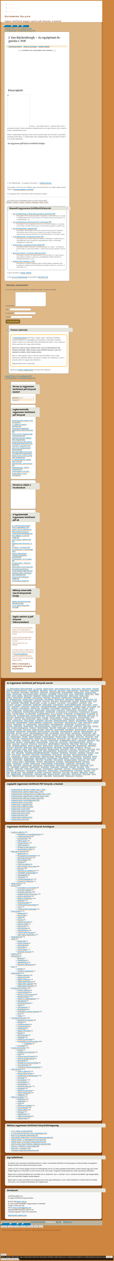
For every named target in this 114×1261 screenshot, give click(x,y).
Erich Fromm (73, 717)
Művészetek (15, 956)
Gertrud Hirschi (59, 722)
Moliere (24, 749)
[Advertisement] (34, 70)
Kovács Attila (61, 738)
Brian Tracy (46, 701)
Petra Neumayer (46, 754)
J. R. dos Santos (72, 728)
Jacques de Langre (38, 729)
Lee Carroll (43, 740)
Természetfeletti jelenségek (27, 909)
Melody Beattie (82, 745)
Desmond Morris (71, 710)
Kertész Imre (89, 736)
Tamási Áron (28, 769)
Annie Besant (34, 692)
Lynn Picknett (63, 742)
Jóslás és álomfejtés (24, 896)
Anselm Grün (44, 692)
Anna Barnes (15, 692)
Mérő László (91, 749)
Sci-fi (19, 1013)
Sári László (80, 767)
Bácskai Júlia (15, 703)
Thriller (19, 1016)
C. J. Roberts (52, 703)
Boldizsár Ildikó (17, 701)
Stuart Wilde (17, 765)
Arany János (43, 694)
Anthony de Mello (55, 692)
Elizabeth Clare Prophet (33, 717)
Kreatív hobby (22, 949)
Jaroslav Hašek (31, 731)
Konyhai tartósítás (23, 922)
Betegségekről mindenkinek (26, 855)
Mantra (58, 1222)
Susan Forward (27, 765)
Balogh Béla (37, 696)
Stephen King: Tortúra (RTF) (20, 809)
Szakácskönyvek (22, 930)
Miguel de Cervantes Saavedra (43, 747)
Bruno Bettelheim (65, 701)
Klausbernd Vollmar (27, 738)
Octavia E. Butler (84, 751)
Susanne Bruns (37, 765)
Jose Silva (48, 735)
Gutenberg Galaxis (18, 16)
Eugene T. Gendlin (42, 719)
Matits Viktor (22, 1201)
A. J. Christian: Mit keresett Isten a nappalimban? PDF (21, 526)
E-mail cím (10, 313)
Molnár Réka (43, 749)
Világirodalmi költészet (25, 981)
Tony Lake (87, 770)
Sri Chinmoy (60, 761)
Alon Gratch (61, 690)
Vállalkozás (21, 1095)
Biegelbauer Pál (80, 699)
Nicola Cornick (73, 751)
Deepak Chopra (40, 710)
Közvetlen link (43, 277)
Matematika (21, 1060)
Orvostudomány (22, 1065)
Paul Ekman (81, 753)
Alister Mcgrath (33, 690)
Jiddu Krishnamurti (87, 731)
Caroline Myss (27, 704)
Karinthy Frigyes (15, 736)
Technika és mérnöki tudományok (28, 1067)
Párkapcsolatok (22, 843)
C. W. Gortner (61, 703)
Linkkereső (14, 954)
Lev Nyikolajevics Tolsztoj (68, 740)
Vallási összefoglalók (24, 1116)
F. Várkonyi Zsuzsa (69, 719)
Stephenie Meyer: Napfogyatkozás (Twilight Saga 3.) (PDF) (31, 794)
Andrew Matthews (72, 690)
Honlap (8, 317)
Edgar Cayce (61, 715)
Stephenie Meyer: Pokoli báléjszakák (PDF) (25, 800)
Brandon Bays (27, 701)
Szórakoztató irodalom (19, 988)
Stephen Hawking (47, 763)
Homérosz (33, 728)
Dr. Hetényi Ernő (84, 712)
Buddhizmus (21, 1099)
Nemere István (62, 751)
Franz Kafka (48, 720)
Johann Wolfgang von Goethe (38, 733)
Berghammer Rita (15, 699)
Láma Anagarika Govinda (77, 742)
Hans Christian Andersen (42, 726)
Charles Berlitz (47, 704)
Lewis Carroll (81, 740)
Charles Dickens (58, 704)
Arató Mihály (52, 694)
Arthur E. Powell (63, 694)
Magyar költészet (23, 975)
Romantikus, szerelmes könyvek (28, 1011)
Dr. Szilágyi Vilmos (80, 713)
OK (15, 400)
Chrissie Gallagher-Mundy (73, 704)
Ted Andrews (58, 769)
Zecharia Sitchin (30, 776)
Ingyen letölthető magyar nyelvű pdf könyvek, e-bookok (33, 21)
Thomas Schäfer (53, 770)
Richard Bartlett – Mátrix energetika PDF (20, 468)
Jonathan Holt (76, 733)
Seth (88, 760)
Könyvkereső (12, 4)
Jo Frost (25, 733)
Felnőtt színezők (22, 943)
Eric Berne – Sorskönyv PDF (21, 547)
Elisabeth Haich (19, 717)
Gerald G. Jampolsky (34, 722)
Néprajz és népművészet (25, 964)
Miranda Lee (79, 747)
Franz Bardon (39, 720)
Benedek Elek (56, 697)
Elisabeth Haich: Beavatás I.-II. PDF (24, 261)
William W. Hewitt (18, 776)
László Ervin (16, 744)
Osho (13, 753)
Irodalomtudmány (23, 1024)
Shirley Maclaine (30, 761)
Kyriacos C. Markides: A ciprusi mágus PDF (25, 1146)
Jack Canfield (18, 729)
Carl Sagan (18, 704)
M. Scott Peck (42, 744)
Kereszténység (22, 1107)
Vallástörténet (22, 1118)
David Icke (85, 708)
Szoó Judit (72, 767)
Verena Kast (47, 772)
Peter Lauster (16, 754)
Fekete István (80, 719)
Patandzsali (54, 753)
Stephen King (70, 763)
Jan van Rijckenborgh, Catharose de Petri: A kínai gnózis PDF (32, 222)
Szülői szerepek (22, 845)
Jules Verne (62, 735)
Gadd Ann (71, 720)
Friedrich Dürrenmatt (60, 720)
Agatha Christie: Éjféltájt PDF (22, 529)
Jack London (27, 729)
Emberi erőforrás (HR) (24, 1073)
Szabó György (84, 765)
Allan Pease (53, 690)
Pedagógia (21, 1037)
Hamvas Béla (18, 726)
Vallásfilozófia (22, 1114)
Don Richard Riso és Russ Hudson (33, 712)
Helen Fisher (78, 726)
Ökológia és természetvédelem (28, 1063)
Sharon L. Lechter (18, 761)
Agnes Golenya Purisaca (62, 688)
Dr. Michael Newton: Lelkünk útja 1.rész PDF (21, 460)
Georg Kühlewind (21, 722)
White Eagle (86, 774)
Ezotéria (14, 885)
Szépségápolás (22, 875)
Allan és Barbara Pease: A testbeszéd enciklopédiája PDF (22, 532)
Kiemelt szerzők (13, 12)
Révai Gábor (48, 760)
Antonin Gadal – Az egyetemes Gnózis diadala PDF (29, 245)
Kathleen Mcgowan (35, 736)
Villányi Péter (83, 772)
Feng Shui (20, 862)
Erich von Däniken (84, 717)
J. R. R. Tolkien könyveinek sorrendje (20, 606)
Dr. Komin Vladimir (18, 713)
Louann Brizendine (42, 742)
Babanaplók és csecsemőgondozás (29, 834)
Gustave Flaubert (43, 724)
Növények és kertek (24, 952)
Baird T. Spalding (17, 696)
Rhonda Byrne (77, 756)
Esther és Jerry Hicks (28, 719)
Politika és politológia (24, 1039)
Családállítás (28, 1043)
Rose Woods (87, 758)
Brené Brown (37, 701)
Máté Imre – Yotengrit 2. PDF (21, 1148)
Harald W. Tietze (57, 726)
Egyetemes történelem (25, 1020)
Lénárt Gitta (33, 744)
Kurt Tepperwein (84, 738)
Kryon (69, 738)
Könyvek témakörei (14, 8)
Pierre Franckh (57, 754)
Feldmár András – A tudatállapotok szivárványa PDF (28, 1139)
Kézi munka (21, 947)
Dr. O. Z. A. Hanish (56, 713)
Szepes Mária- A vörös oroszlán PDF (19, 474)
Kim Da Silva (16, 738)
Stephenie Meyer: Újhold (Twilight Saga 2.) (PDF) (27, 791)
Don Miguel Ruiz (17, 712)
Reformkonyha (22, 928)
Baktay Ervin (28, 696)
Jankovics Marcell (80, 729)
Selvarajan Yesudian (70, 760)
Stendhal (26, 763)
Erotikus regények (23, 990)
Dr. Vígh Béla (91, 713)
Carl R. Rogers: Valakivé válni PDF (21, 540)
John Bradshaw (54, 733)
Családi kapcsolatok (24, 836)
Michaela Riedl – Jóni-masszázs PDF (22, 464)
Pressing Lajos (15, 756)
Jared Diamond (20, 731)
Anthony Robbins (67, 692)
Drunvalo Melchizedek (38, 715)
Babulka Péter (89, 694)
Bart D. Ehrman (37, 697)
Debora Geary (17, 710)
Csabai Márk (16, 706)
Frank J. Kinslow (29, 720)
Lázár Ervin (24, 744)
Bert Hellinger (49, 699)
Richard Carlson (29, 758)
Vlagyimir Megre (16, 774)
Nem (2, 1259)
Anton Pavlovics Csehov (30, 694)
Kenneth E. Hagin (60, 736)
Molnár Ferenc (32, 749)
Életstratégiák (22, 860)
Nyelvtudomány (22, 1035)
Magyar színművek (23, 979)
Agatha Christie (48, 688)
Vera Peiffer (38, 772)
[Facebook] (7, 26)
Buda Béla (75, 701)
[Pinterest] (25, 26)
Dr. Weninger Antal (23, 715)
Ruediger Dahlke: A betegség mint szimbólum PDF (21, 574)
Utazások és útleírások (25, 881)
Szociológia (21, 1045)
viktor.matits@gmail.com (21, 1208)
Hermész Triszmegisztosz (19, 728)
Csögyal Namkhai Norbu (65, 706)
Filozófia (20, 1022)
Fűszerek (20, 920)
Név (7, 309)
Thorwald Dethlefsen (66, 770)
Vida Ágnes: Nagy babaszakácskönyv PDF (25, 1150)
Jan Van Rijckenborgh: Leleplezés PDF (25, 228)
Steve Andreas (80, 763)
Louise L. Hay (53, 742)
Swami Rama (60, 765)
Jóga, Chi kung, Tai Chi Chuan (27, 866)
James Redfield (59, 729)
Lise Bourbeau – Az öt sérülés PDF (22, 560)
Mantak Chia (65, 744)
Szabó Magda (15, 767)
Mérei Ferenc (82, 749)
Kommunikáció (22, 1084)
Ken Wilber (71, 736)
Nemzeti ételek (22, 924)
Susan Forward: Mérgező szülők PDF (20, 577)
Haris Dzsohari (68, 726)
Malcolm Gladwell (54, 744)
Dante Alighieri (55, 708)
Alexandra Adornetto (20, 690)
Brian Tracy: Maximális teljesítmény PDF (24, 1135)
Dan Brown (14, 708)
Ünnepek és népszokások (25, 847)
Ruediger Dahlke (29, 760)
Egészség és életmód (18, 851)
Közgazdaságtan (23, 1026)
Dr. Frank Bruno (73, 712)
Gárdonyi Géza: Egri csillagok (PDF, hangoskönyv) (21, 439)
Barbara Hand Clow (48, 696)
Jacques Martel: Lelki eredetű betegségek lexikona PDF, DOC (22, 442)
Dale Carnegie (91, 706)
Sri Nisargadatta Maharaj (73, 761)
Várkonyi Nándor (27, 774)
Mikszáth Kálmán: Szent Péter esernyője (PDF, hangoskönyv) (22, 452)
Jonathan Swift (86, 733)
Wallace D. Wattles (54, 774)
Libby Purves (91, 740)
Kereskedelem (22, 1082)
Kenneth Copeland (48, 736)
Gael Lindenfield (81, 720)
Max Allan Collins (70, 745)
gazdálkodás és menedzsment (27, 1075)
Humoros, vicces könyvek (25, 994)
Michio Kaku (18, 747)
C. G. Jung (44, 703)
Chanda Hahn (37, 704)
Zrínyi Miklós (48, 776)
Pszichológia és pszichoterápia (27, 1041)
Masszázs (20, 868)
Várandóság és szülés (24, 849)
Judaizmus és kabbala (24, 1105)
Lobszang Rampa (29, 742)
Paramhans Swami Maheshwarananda (37, 753)
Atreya (71, 694)
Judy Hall (55, 735)
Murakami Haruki (53, 749)
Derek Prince (61, 710)
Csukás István (34, 706)
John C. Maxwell (65, 733)
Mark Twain (84, 744)
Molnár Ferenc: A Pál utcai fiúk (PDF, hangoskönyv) (22, 456)
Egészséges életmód (24, 858)
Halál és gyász (22, 840)
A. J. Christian (37, 688)
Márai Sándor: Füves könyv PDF (22, 567)
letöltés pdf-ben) (45, 183)
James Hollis (49, 729)
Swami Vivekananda (72, 765)
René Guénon (67, 756)
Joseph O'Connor (38, 735)
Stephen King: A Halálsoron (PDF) (22, 806)
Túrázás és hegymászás (25, 971)
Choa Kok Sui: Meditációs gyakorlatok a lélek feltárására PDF (22, 430)
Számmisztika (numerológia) (27, 905)
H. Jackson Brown (80, 724)
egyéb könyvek (16, 883)
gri (24, 724)
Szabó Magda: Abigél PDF (20, 581)
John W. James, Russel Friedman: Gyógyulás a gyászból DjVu (19, 555)
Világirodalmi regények (25, 984)
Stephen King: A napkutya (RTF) (21, 817)
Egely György (82, 715)
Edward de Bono (71, 715)
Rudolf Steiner (17, 760)
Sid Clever (39, 761)
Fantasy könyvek (23, 992)
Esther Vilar (17, 719)
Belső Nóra (46, 697)
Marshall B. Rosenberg (19, 745)
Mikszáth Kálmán (68, 747)
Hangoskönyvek (16, 937)
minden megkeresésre (25, 370)
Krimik (19, 1005)
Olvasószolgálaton (21, 654)
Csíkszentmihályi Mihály (48, 706)
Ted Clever (67, 769)
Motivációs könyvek (24, 1086)
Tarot (19, 907)
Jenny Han (77, 731)
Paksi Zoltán (20, 753)
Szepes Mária (54, 767)
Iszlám (19, 1103)
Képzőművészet (22, 962)
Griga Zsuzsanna (31, 724)
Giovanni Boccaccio (71, 722)
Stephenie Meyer (59, 763)
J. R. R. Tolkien (82, 728)
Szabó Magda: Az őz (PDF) (20, 471)
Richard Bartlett (17, 758)
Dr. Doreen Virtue (61, 712)
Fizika (19, 1054)
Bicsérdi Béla (69, 699)
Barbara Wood (17, 697)
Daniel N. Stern (35, 708)
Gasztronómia (16, 911)
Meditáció (20, 900)
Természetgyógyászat (25, 879)
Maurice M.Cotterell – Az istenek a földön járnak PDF (29, 253)
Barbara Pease (73, 696)
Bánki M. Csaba (35, 703)
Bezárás (3, 1255)
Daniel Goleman (24, 708)
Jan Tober (90, 729)
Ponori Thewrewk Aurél (79, 754)
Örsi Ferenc (79, 776)
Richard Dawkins (40, 758)
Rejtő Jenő (58, 756)
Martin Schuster (48, 745)
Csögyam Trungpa (80, 706)
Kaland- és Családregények (26, 999)
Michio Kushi (28, 747)
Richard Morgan (52, 758)
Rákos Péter (39, 760)
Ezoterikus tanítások (24, 892)
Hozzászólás (10, 306)
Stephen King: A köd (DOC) (20, 819)
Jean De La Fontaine (43, 731)
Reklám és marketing (24, 1090)
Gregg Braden (17, 724)
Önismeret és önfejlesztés (26, 870)
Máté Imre (73, 749)
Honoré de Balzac (42, 728)
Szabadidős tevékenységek (26, 873)
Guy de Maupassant (57, 724)
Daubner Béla (76, 708)
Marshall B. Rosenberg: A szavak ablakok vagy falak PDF (22, 570)
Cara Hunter (83, 703)
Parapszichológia (23, 902)
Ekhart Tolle (91, 715)
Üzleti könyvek (16, 1069)
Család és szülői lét (17, 832)
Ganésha (90, 720)
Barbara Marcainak (61, 696)
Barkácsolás (21, 941)
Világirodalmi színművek (25, 986)
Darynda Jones (66, 708)
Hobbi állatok (22, 945)
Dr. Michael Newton (43, 713)
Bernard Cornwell (27, 699)
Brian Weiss (55, 701)
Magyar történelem (24, 1031)
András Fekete (84, 690)
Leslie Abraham (53, 740)
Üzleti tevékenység (23, 1092)
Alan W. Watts (76, 688)
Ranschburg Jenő (35, 756)
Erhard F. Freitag (55, 717)
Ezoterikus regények (24, 890)
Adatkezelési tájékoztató (17, 1215)
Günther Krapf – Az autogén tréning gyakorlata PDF (28, 1142)
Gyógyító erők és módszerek (27, 894)
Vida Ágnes (74, 772)
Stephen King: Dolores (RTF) (20, 813)
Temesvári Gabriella (78, 769)
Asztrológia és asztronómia (26, 887)
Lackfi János (26, 740)
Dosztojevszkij (50, 712)
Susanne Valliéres (49, 765)
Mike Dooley (58, 747)
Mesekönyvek (22, 1009)
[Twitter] (14, 26)
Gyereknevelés (22, 838)
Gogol (80, 722)
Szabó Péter (24, 767)
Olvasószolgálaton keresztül (23, 189)
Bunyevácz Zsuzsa (86, 701)
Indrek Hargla (61, 728)
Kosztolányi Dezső (50, 738)
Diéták (19, 917)
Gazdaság (20, 1078)
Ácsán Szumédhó (58, 776)
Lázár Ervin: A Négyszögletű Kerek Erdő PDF (21, 448)
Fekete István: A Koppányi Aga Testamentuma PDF (22, 435)
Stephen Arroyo (35, 763)
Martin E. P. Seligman (35, 745)
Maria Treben (74, 744)
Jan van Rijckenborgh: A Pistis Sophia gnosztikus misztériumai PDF (34, 214)
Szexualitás (21, 877)
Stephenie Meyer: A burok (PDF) (22, 802)
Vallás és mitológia (30, 46)
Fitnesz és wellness (23, 864)
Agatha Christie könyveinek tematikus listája (21, 602)
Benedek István (67, 697)
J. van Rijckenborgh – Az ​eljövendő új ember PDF (20, 31)
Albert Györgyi (86, 688)
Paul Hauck (90, 753)
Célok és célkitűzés (23, 1071)
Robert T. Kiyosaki (76, 758)
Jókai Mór (79, 735)
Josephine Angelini (26, 735)
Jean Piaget (55, 731)
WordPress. (67, 1222)
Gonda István (87, 722)
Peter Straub (35, 754)
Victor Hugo (66, 772)
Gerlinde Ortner (48, 722)
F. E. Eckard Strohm (56, 719)
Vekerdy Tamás (16, 772)
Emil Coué (45, 717)
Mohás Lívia (17, 749)
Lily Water (19, 742)
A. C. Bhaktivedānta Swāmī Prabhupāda (19, 688)
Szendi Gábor (45, 767)
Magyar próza (22, 977)
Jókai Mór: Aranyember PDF (21, 446)
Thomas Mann (30, 770)
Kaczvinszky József (89, 735)
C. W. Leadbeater (72, 703)
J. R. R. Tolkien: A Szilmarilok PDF (22, 1131)
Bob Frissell (89, 699)
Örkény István (69, 776)
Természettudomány (18, 1048)
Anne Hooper (25, 692)
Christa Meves (86, 704)
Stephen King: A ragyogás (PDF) (21, 804)
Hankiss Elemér (28, 726)
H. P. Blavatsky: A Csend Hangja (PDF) (22, 550)
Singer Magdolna (49, 761)
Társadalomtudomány (18, 1018)
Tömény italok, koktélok (25, 932)
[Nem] (19, 1259)
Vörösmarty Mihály (40, 774)
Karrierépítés (21, 1080)
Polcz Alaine (67, 754)
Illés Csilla (53, 728)
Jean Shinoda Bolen (66, 731)
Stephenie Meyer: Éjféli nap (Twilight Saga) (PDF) (27, 798)
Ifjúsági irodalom (23, 996)
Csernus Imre (25, 706)
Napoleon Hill (37, 751)
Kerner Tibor (80, 736)
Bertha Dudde (39, 699)
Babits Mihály (79, 694)
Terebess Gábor (20, 770)
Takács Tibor (19, 769)
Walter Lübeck (66, 774)
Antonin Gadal (17, 694)
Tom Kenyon (78, 770)
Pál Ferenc (25, 756)
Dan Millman (45, 708)
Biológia (20, 1050)
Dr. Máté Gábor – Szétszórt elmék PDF (21, 564)
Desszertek (21, 915)
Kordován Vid (38, 738)
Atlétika (20, 969)
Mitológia (20, 1112)
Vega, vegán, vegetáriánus (26, 934)
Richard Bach (87, 756)
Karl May (25, 736)
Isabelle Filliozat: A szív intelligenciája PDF (18, 29)
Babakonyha (21, 913)
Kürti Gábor (17, 740)
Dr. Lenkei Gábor (30, 713)
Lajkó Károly (35, 740)
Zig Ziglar (39, 776)
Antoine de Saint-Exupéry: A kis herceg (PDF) (22, 421)
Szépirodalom (15, 973)
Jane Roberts (69, 729)
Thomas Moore (41, 770)
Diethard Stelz (82, 710)
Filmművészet (22, 960)
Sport (13, 966)
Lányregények (22, 1007)
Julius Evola (71, 735)
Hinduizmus (21, 1101)
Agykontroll (21, 853)
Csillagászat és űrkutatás (26, 1052)
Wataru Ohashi (76, 774)
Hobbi (13, 939)
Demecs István (50, 710)
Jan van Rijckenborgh (19, 277)
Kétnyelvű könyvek (23, 1003)
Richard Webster (64, 758)
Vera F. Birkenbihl (27, 772)
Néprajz (20, 1033)
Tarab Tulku (38, 769)
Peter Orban (26, 754)
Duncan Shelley (51, 715)
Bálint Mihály (24, 703)
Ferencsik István (17, 720)
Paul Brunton (64, 753)
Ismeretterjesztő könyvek (26, 1056)
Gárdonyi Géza (69, 724)
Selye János (81, 760)
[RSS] (19, 26)
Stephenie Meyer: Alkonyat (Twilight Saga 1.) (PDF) (28, 789)
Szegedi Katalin (34, 767)
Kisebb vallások (44, 46)
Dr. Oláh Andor (68, 713)
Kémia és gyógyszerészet (26, 1058)
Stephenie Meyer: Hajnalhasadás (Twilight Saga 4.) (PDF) (30, 796)
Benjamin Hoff (77, 697)
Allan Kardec (44, 690)
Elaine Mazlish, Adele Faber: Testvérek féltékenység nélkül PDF (32, 1137)
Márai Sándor (64, 749)
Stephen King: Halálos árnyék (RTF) (23, 811)
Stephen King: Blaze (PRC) (19, 815)
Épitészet (20, 958)
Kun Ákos (75, 738)
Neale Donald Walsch (50, 751)
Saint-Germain (58, 760)
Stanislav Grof (17, 763)
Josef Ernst (15, 735)
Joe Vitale (19, 733)
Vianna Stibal (57, 772)
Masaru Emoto (59, 745)
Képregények (21, 1001)
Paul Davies (73, 753)
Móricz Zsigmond (17, 751)
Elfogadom (109, 1257)
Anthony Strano (79, 692)
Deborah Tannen (28, 710)
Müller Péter (28, 751)
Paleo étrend (21, 926)
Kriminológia (21, 1028)
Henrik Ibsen (87, 726)
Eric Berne (64, 717)
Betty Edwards (59, 699)
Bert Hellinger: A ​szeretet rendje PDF (20, 536)
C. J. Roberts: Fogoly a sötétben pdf (19, 425)
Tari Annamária (48, 769)
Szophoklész (64, 767)
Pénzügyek (21, 1088)
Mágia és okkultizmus (24, 898)
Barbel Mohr (27, 697)
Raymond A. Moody (48, 756)
